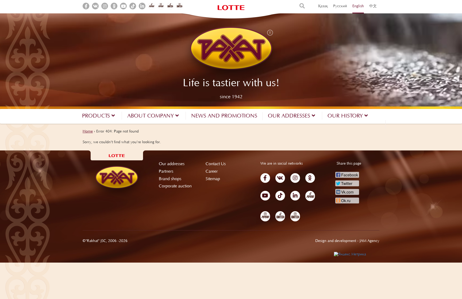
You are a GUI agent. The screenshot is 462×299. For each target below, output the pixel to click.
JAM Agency (369, 241)
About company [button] (151, 116)
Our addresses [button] (290, 116)
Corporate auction (175, 186)
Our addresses (171, 164)
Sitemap (213, 179)
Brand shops (170, 179)
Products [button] (96, 116)
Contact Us (216, 164)
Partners (166, 171)
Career (212, 171)
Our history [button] (346, 116)
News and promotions (224, 116)
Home (88, 132)
